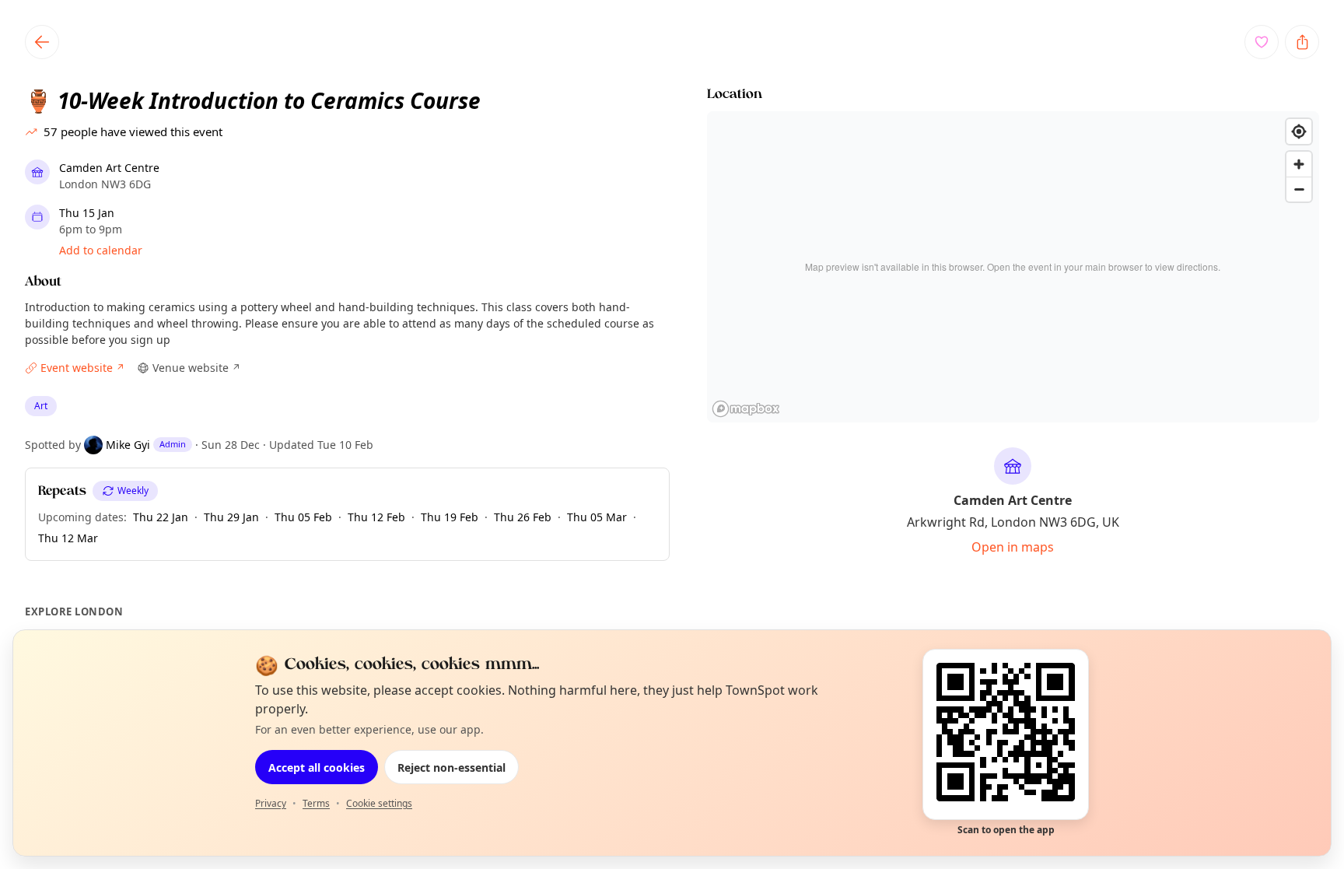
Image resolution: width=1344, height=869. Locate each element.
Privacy (270, 803)
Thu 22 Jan (160, 517)
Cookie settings (379, 803)
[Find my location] (1298, 131)
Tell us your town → (530, 666)
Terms (316, 803)
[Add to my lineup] (1261, 42)
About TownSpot (819, 665)
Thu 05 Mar (597, 517)
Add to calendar (100, 250)
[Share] (1302, 42)
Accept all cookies (316, 767)
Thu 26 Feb (522, 517)
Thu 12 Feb (376, 517)
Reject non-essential (451, 767)
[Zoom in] (1298, 164)
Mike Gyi (128, 444)
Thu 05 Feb (303, 517)
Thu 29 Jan (231, 517)
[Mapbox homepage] (746, 409)
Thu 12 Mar (68, 538)
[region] (1013, 266)
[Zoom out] (1298, 189)
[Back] (42, 42)
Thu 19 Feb (449, 517)
